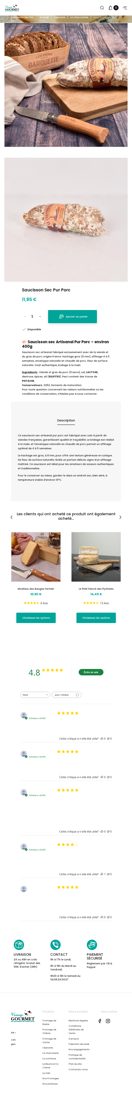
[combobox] (35, 695)
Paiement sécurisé (79, 1044)
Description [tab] (66, 420)
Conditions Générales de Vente (76, 1029)
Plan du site (75, 1064)
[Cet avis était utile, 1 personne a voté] (102, 874)
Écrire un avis (91, 672)
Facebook (99, 1021)
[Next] (120, 517)
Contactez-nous (78, 1069)
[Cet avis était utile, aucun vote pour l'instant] (102, 738)
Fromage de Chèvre (49, 1031)
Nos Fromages (50, 1078)
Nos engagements (79, 1049)
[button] (125, 7)
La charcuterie (50, 1053)
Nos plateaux (50, 1083)
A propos (74, 1038)
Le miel (46, 1073)
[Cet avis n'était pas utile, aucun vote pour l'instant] (108, 738)
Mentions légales (78, 1020)
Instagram (108, 1021)
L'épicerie (47, 1047)
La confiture (49, 1058)
